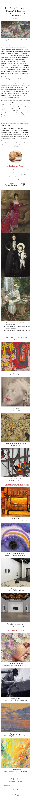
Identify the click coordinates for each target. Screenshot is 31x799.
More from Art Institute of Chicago (15, 338)
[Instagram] (18, 795)
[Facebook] (13, 795)
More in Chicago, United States (15, 485)
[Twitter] (15, 795)
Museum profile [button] (15, 179)
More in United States (15, 630)
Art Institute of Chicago (15, 166)
